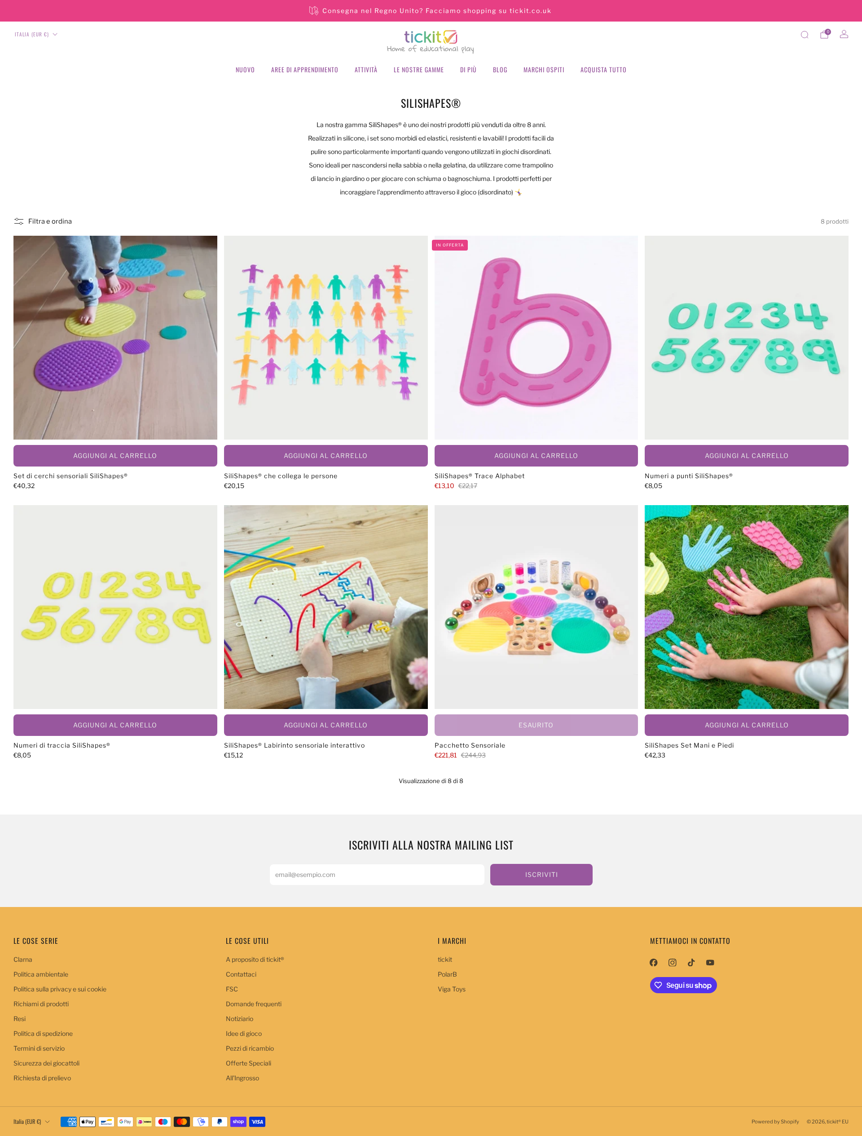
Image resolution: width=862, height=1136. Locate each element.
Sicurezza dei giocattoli (46, 1063)
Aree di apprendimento (305, 69)
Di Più (468, 69)
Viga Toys (452, 989)
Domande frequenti (253, 1004)
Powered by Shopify (775, 1121)
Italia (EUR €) (32, 34)
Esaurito (536, 725)
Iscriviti (541, 874)
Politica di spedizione (43, 1033)
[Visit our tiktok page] (691, 962)
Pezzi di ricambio (250, 1048)
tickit (445, 959)
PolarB (447, 974)
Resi (19, 1018)
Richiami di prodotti (41, 1004)
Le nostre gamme (419, 69)
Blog (500, 69)
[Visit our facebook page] (653, 962)
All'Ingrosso (242, 1078)
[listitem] (431, 11)
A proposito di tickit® (255, 959)
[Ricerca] (804, 34)
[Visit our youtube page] (710, 962)
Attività (366, 69)
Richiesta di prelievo (42, 1078)
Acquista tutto (604, 69)
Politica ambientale (40, 974)
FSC (232, 989)
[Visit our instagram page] (672, 962)
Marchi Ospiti (543, 69)
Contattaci (241, 974)
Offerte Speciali (248, 1063)
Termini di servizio (39, 1048)
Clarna (22, 959)
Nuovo (245, 69)
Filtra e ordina (50, 221)
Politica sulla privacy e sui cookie (59, 989)
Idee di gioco (244, 1033)
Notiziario (239, 1018)
